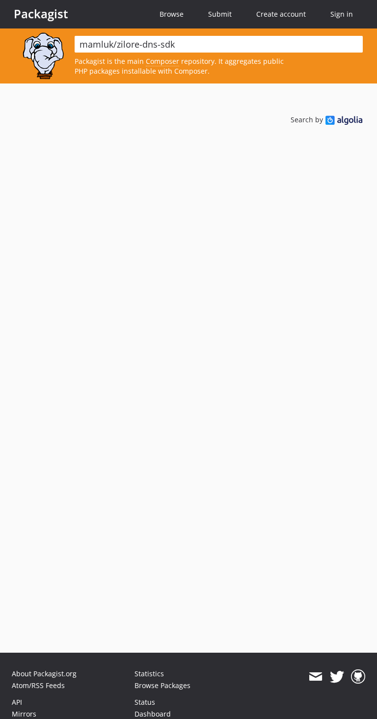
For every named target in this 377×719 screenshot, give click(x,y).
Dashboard (153, 714)
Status (145, 702)
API (17, 702)
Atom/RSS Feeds (38, 685)
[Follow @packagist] (337, 677)
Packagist (41, 14)
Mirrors (24, 714)
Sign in (341, 14)
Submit (220, 14)
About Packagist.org (44, 673)
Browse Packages (162, 685)
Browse (172, 14)
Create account (281, 14)
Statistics (149, 673)
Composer (162, 61)
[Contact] (315, 677)
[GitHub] (358, 677)
